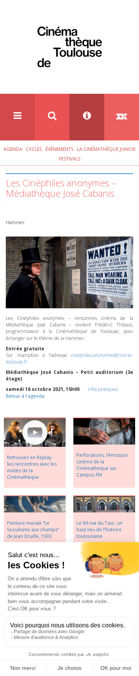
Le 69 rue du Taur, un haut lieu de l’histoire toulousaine (99, 529)
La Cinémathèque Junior (106, 149)
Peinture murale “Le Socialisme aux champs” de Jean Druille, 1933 (33, 529)
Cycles (34, 149)
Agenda (12, 149)
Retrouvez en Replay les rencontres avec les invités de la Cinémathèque (32, 467)
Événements (59, 149)
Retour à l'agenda (25, 396)
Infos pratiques (103, 389)
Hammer (15, 222)
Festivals (69, 158)
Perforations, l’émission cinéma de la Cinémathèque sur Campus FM (102, 465)
